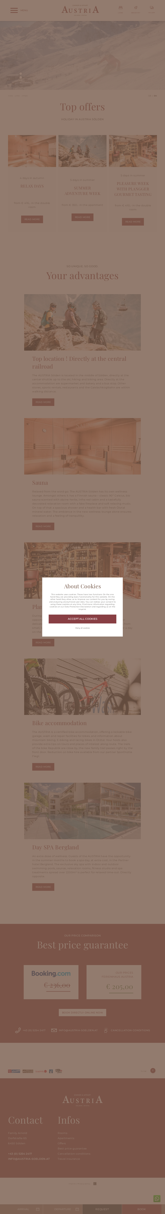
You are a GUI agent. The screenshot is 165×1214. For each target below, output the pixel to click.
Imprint (82, 609)
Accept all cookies (82, 618)
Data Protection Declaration (78, 607)
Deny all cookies (82, 628)
